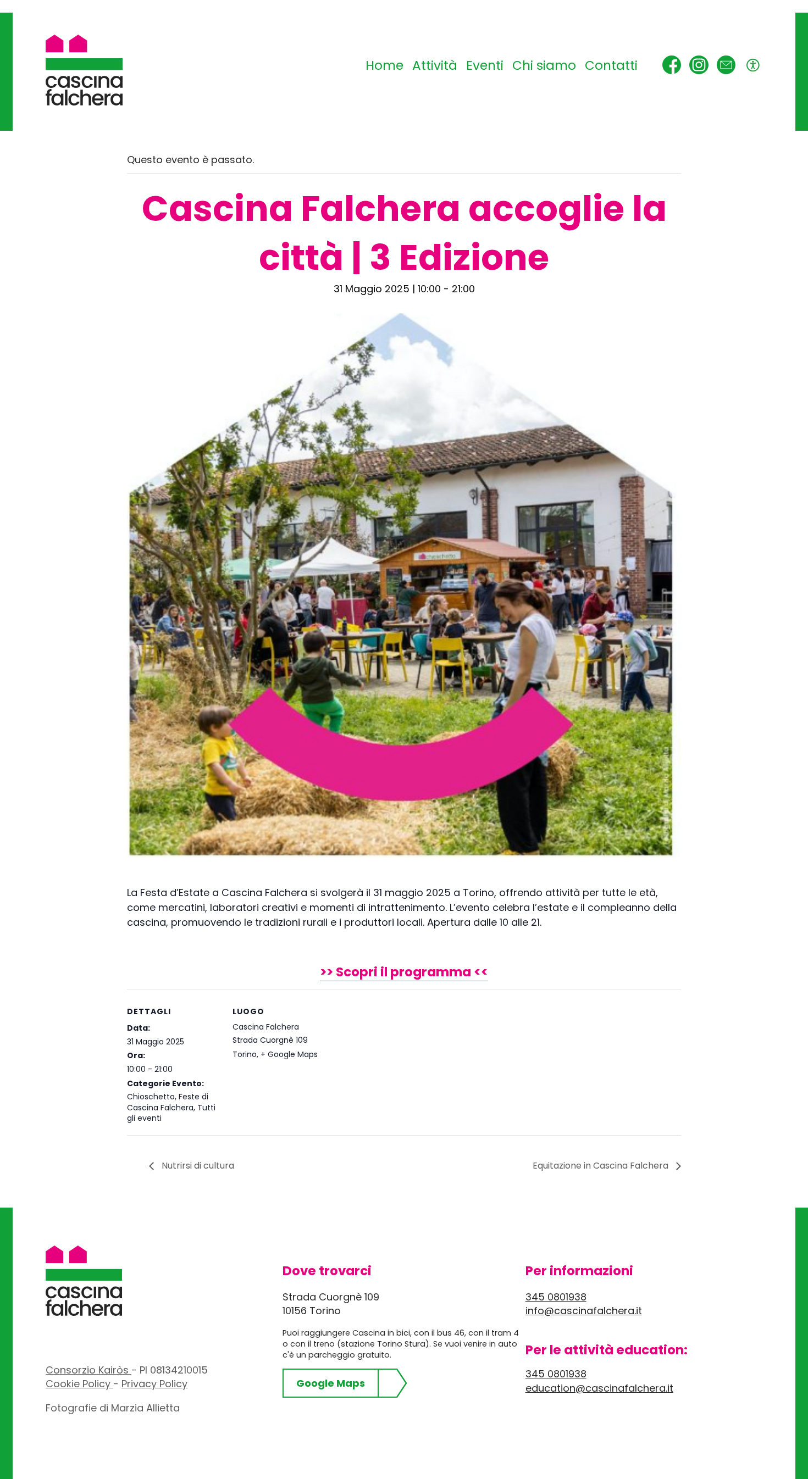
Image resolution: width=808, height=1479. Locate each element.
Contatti (611, 65)
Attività (434, 65)
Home (384, 65)
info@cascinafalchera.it (583, 1310)
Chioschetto (151, 1096)
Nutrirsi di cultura (196, 1165)
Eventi (484, 65)
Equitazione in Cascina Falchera (602, 1165)
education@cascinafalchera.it (599, 1388)
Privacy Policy (154, 1384)
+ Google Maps (289, 1054)
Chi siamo (544, 65)
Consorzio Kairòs (88, 1370)
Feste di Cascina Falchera (167, 1102)
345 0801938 (555, 1297)
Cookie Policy (79, 1384)
